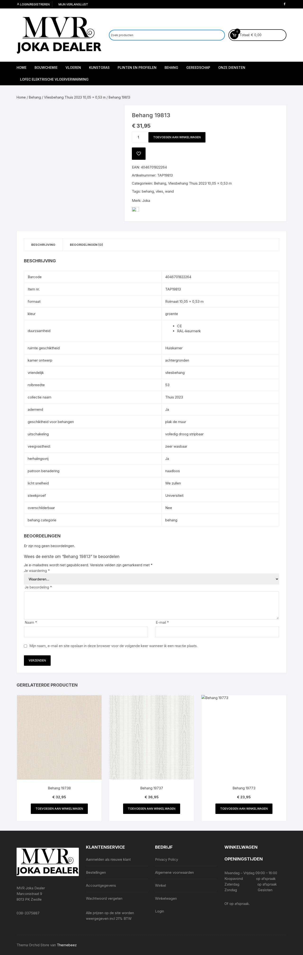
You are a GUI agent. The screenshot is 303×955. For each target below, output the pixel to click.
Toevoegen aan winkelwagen (177, 137)
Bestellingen (96, 872)
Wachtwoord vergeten (104, 898)
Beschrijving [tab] (43, 244)
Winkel (160, 885)
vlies (159, 191)
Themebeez (67, 945)
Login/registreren (34, 4)
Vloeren (73, 67)
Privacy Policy (166, 859)
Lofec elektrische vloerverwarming (54, 79)
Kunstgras (99, 67)
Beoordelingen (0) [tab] (86, 244)
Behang (171, 67)
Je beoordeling (38, 587)
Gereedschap (198, 67)
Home (22, 67)
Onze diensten (231, 67)
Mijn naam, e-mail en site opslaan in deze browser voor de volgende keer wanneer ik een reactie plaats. (113, 646)
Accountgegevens (101, 885)
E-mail (162, 622)
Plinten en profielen (137, 67)
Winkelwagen (166, 898)
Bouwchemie (46, 67)
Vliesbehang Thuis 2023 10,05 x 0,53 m (75, 97)
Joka (146, 200)
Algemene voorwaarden (174, 872)
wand (169, 191)
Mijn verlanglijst (73, 4)
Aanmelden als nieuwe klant (108, 859)
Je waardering (37, 570)
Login (159, 911)
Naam (31, 622)
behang (148, 191)
